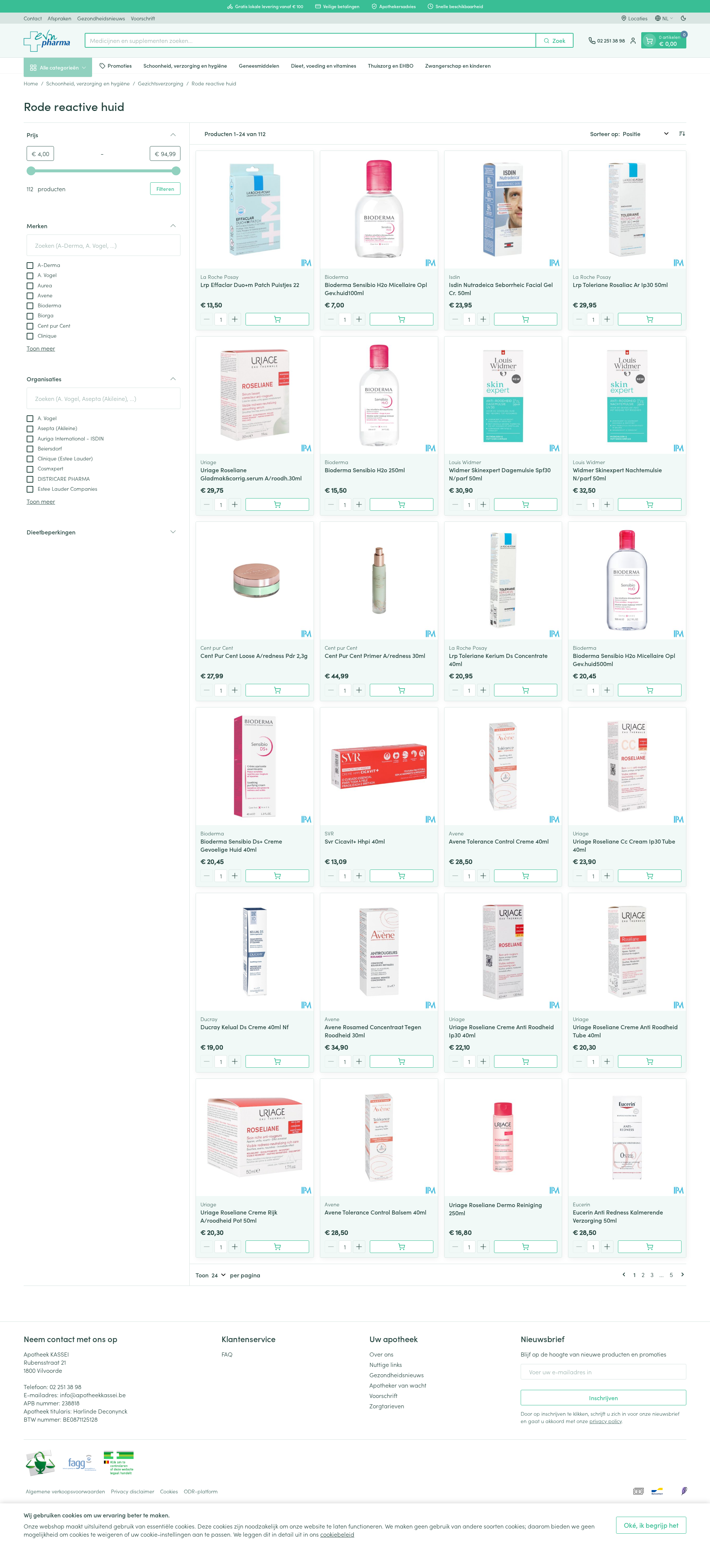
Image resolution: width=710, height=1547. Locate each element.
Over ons (381, 1354)
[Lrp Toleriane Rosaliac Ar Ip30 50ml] (627, 209)
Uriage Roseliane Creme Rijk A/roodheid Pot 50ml (238, 1216)
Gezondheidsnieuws (101, 18)
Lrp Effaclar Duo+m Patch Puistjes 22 (249, 284)
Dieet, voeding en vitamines (323, 65)
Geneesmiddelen (259, 65)
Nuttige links (385, 1364)
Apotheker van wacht (397, 1385)
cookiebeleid (337, 1534)
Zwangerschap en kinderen (458, 65)
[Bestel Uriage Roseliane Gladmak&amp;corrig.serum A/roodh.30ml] (277, 504)
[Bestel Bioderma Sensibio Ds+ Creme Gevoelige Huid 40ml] (277, 875)
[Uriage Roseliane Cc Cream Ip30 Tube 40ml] (627, 766)
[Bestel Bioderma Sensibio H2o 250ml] (401, 504)
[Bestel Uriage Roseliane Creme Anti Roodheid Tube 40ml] (650, 1061)
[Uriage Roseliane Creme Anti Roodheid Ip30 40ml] (503, 952)
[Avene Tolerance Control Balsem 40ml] (379, 1137)
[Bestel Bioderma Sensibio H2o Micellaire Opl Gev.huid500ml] (650, 690)
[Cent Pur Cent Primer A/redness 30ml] (379, 580)
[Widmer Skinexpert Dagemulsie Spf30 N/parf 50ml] (503, 395)
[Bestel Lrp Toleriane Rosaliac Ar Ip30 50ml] (650, 319)
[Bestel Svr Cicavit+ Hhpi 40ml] (401, 875)
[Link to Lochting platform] (684, 1491)
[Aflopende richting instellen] (681, 133)
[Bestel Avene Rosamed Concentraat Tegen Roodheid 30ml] (401, 1061)
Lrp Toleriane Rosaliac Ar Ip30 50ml (620, 284)
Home (31, 83)
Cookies (169, 1491)
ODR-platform (201, 1491)
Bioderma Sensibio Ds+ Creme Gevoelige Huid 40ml (241, 845)
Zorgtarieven (386, 1406)
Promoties (120, 65)
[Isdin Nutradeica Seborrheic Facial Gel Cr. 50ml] (503, 209)
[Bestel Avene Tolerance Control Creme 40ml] (526, 875)
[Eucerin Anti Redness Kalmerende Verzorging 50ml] (627, 1137)
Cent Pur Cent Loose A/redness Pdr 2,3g (254, 655)
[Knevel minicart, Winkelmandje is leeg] (649, 40)
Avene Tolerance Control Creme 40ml (499, 841)
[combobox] (310, 40)
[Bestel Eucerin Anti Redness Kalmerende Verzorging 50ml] (650, 1246)
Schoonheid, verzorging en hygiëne (185, 65)
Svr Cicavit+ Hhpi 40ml (355, 841)
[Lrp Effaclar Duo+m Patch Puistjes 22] (255, 209)
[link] (625, 1274)
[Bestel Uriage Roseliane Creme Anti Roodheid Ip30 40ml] (526, 1061)
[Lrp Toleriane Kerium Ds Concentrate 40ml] (503, 580)
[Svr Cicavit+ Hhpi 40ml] (379, 766)
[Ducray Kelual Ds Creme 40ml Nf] (255, 952)
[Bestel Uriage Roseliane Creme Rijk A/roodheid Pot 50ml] (277, 1246)
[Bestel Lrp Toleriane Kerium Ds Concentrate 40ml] (526, 690)
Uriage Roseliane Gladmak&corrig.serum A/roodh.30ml (251, 474)
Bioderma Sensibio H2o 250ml (365, 470)
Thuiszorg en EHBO (390, 65)
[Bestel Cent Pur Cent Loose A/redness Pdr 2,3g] (277, 690)
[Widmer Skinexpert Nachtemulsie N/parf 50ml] (627, 395)
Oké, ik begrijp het (651, 1525)
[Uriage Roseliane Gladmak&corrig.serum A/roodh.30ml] (255, 395)
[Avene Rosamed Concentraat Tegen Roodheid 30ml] (379, 952)
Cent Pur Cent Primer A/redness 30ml (375, 655)
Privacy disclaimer (132, 1491)
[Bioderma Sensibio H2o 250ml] (379, 395)
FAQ (227, 1354)
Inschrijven (603, 1398)
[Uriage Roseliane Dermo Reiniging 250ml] (503, 1137)
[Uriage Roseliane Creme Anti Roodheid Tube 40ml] (627, 952)
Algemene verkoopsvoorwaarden (65, 1491)
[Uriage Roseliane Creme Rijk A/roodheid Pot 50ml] (255, 1137)
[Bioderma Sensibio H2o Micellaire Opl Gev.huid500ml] (627, 580)
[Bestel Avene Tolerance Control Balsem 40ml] (401, 1246)
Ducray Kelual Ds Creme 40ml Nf (244, 1027)
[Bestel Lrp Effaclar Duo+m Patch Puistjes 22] (277, 319)
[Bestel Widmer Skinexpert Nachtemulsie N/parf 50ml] (650, 504)
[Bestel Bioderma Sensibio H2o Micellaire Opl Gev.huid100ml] (401, 319)
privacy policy (605, 1421)
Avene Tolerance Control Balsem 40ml (375, 1212)
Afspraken (59, 18)
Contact (33, 18)
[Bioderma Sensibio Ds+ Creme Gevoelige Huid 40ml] (255, 766)
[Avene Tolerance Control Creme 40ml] (503, 766)
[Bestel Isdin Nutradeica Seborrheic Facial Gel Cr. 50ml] (526, 319)
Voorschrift (143, 18)
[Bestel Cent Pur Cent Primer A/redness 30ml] (401, 690)
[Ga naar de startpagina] (47, 41)
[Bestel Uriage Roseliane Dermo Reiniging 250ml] (526, 1246)
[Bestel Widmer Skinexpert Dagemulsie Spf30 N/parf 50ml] (526, 504)
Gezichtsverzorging (160, 83)
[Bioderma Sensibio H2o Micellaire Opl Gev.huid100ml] (379, 209)
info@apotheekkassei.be (93, 1395)
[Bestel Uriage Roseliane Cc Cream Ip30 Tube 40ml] (650, 875)
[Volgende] (681, 1274)
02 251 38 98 (65, 1386)
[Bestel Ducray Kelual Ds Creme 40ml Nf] (277, 1061)
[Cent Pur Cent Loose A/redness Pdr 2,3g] (255, 580)
